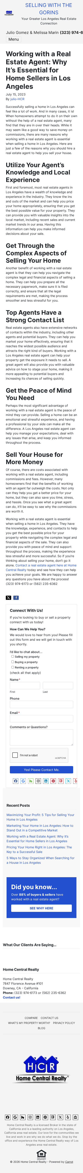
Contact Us (49, 1018)
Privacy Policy (64, 1023)
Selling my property (27, 656)
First (12, 691)
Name (15, 680)
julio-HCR (17, 99)
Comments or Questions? (28, 727)
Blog (41, 1028)
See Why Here (41, 908)
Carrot (69, 1161)
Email (15, 713)
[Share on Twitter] (8, 598)
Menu (13, 39)
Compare (31, 1018)
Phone (14, 698)
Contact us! (11, 997)
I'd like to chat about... (26, 652)
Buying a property (26, 662)
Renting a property (27, 667)
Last (45, 691)
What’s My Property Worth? (29, 1023)
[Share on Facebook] (16, 598)
